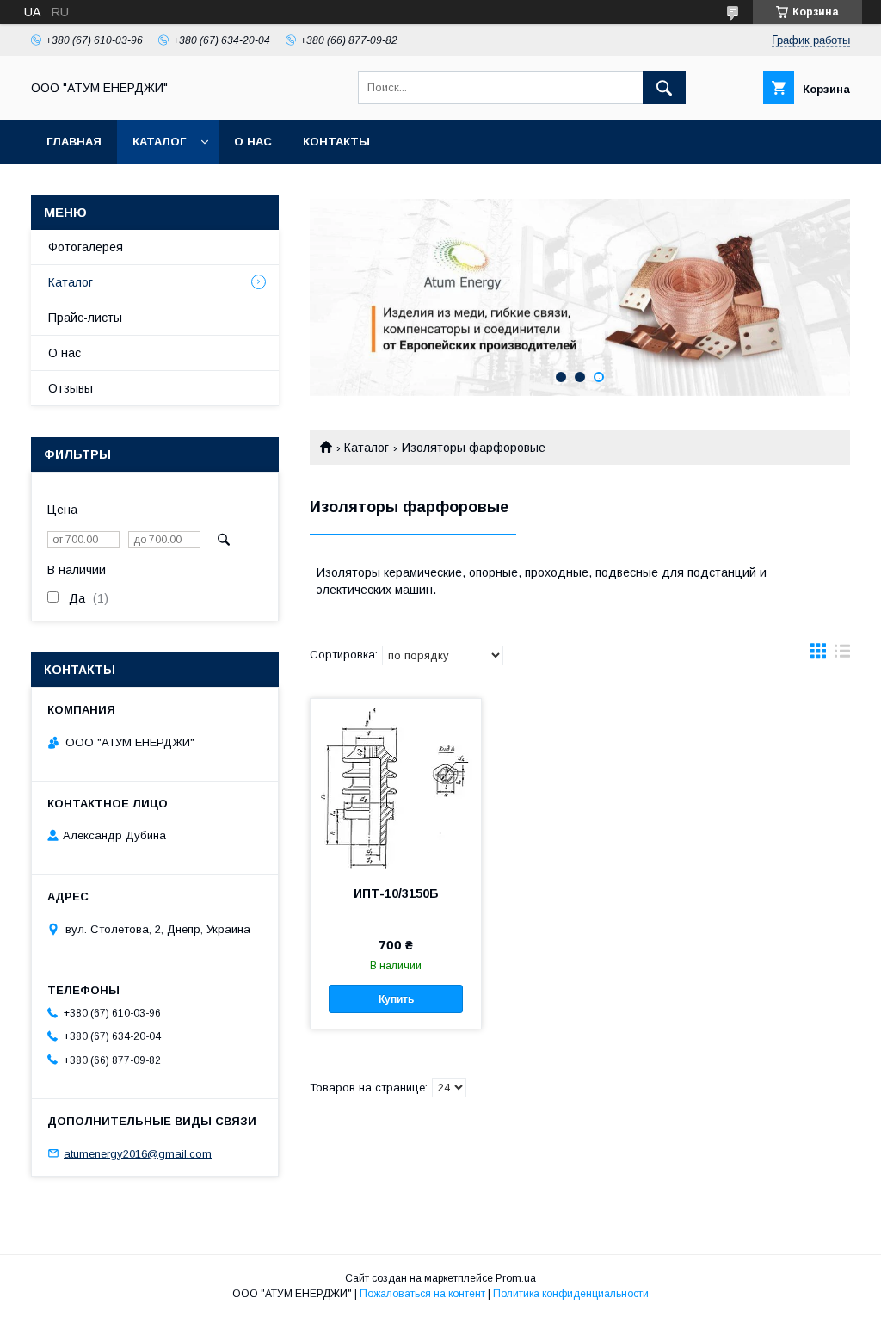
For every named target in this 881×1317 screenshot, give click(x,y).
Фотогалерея (85, 247)
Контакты (336, 141)
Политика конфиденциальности (571, 1294)
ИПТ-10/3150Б (396, 893)
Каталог (159, 141)
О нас (253, 141)
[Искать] (664, 87)
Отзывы (70, 388)
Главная (74, 141)
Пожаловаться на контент (422, 1294)
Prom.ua (516, 1278)
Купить (396, 999)
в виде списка (842, 655)
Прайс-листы (85, 318)
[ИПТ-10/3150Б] (396, 785)
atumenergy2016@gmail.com (138, 1153)
